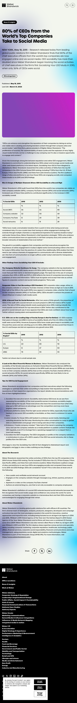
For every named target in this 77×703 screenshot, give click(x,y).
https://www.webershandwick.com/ (16, 537)
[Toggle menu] (72, 5)
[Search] (67, 5)
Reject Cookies (40, 687)
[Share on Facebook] (34, 551)
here (8, 445)
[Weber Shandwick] (9, 571)
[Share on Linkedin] (49, 551)
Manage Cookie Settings (40, 694)
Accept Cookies (40, 681)
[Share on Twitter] (42, 551)
